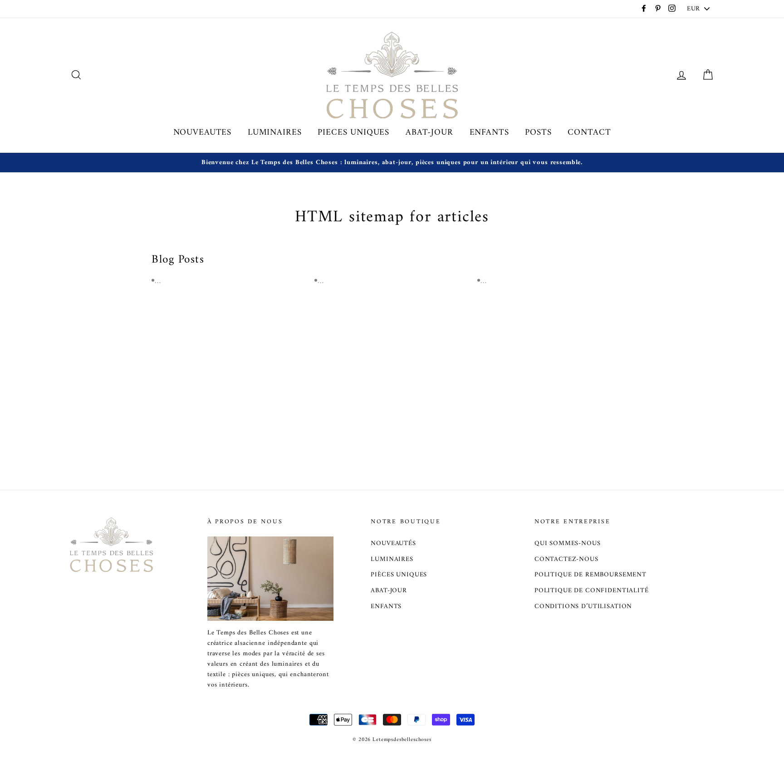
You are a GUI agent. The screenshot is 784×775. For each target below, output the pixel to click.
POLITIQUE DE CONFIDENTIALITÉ (591, 590)
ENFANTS (489, 132)
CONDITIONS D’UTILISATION (583, 606)
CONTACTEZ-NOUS (566, 559)
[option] (392, 162)
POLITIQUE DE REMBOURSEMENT (590, 574)
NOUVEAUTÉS (393, 543)
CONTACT (589, 132)
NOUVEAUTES (202, 132)
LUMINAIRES (275, 132)
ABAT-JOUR (429, 132)
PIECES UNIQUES (353, 132)
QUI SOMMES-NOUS (567, 543)
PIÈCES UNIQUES (399, 574)
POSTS (538, 132)
